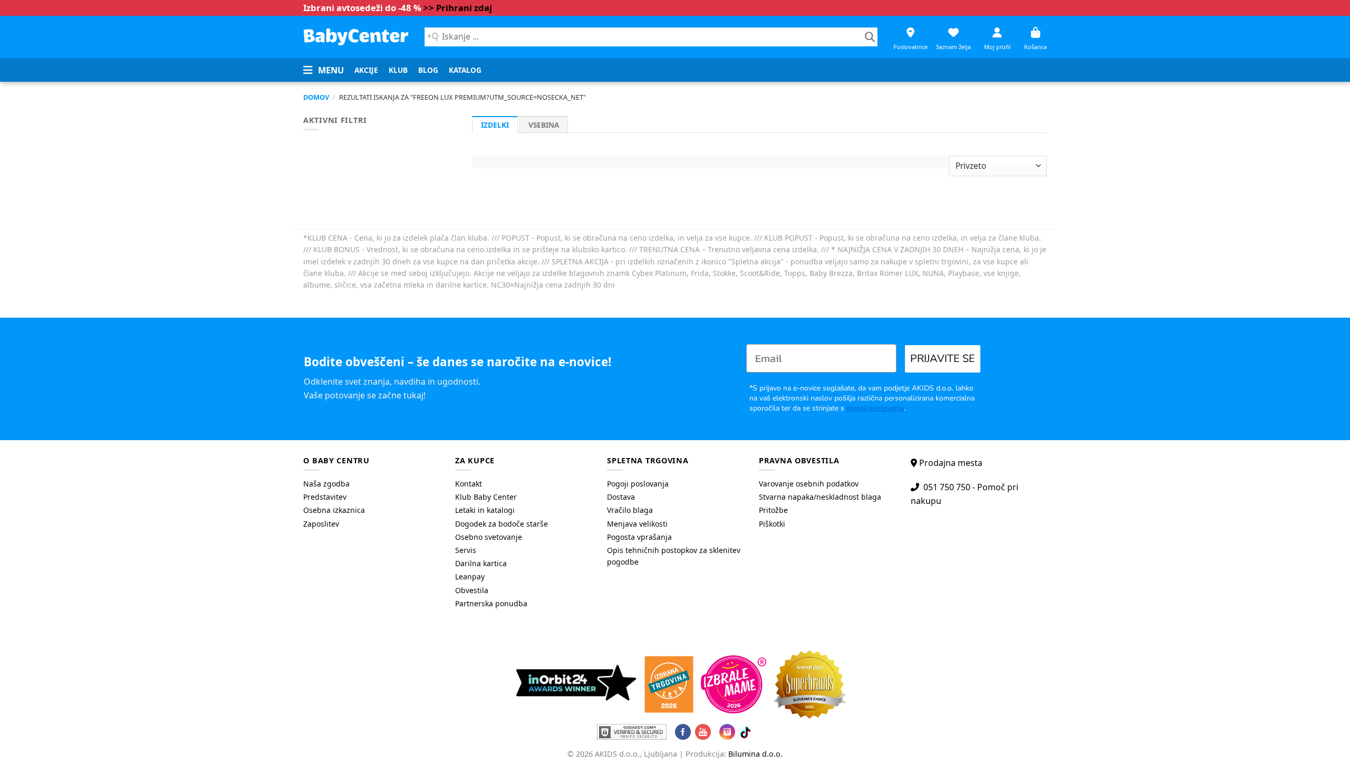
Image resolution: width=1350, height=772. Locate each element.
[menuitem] (366, 70)
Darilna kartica (481, 563)
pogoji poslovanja (875, 408)
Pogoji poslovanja (638, 484)
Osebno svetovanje (488, 537)
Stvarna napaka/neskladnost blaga (820, 497)
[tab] (495, 124)
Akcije (366, 70)
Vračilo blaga (630, 510)
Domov (316, 97)
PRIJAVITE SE (942, 358)
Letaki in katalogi (485, 510)
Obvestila (471, 590)
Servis (465, 550)
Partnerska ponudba (491, 603)
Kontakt (468, 484)
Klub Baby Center (486, 497)
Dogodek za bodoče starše (501, 524)
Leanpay (470, 576)
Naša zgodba (326, 484)
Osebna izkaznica (334, 510)
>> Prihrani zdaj (457, 8)
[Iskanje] (870, 36)
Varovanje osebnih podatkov (809, 484)
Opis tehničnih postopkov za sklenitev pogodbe (673, 556)
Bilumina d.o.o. (755, 754)
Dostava (621, 497)
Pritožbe (773, 510)
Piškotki (772, 524)
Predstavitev (324, 497)
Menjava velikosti (637, 524)
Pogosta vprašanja (639, 537)
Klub (398, 70)
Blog (428, 70)
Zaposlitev (321, 524)
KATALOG (465, 70)
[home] (356, 36)
